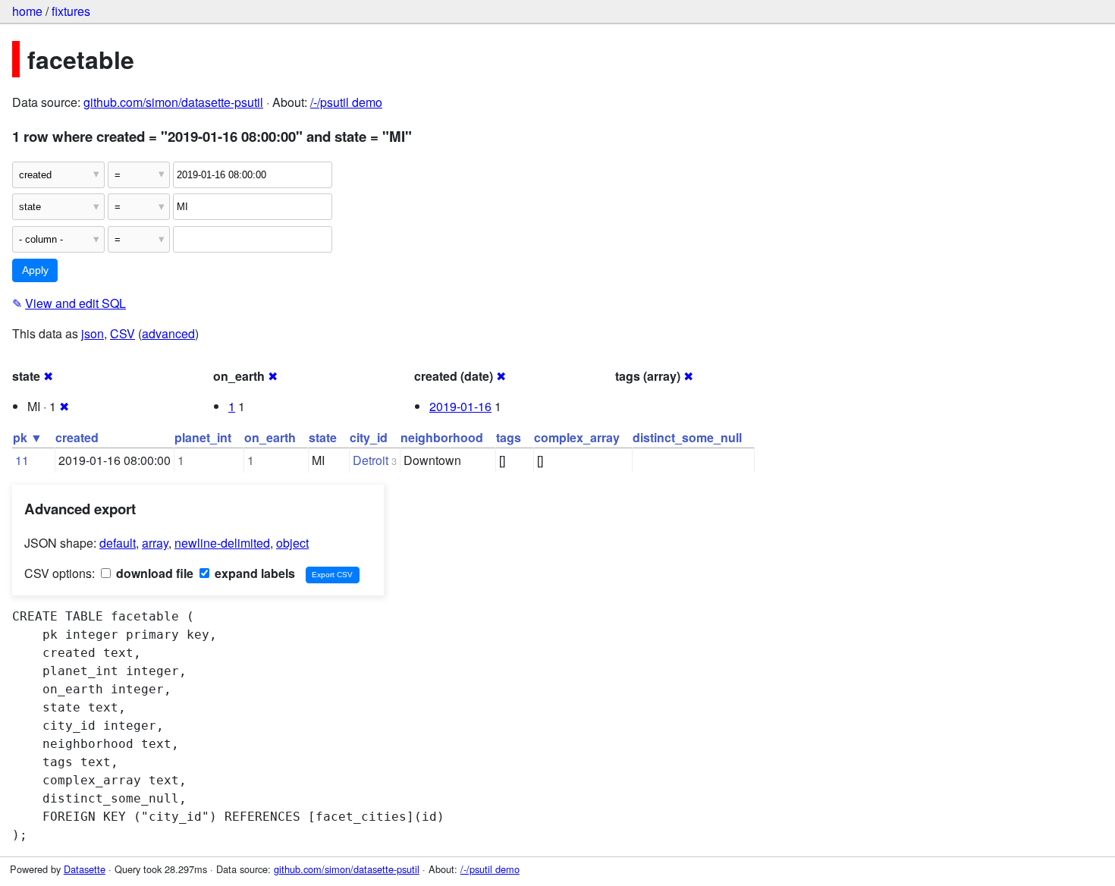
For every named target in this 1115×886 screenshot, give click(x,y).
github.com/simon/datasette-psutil (173, 102)
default (117, 542)
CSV (122, 333)
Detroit (370, 460)
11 (22, 460)
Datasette (84, 869)
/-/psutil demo (346, 102)
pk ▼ (27, 437)
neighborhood (441, 437)
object (292, 542)
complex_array (577, 437)
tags (508, 437)
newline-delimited (222, 542)
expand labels (253, 573)
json (92, 333)
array (155, 542)
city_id (369, 437)
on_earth (270, 437)
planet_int (202, 437)
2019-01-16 (460, 406)
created (77, 437)
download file (153, 573)
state (323, 437)
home (27, 11)
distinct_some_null (687, 437)
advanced (168, 333)
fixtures (71, 11)
